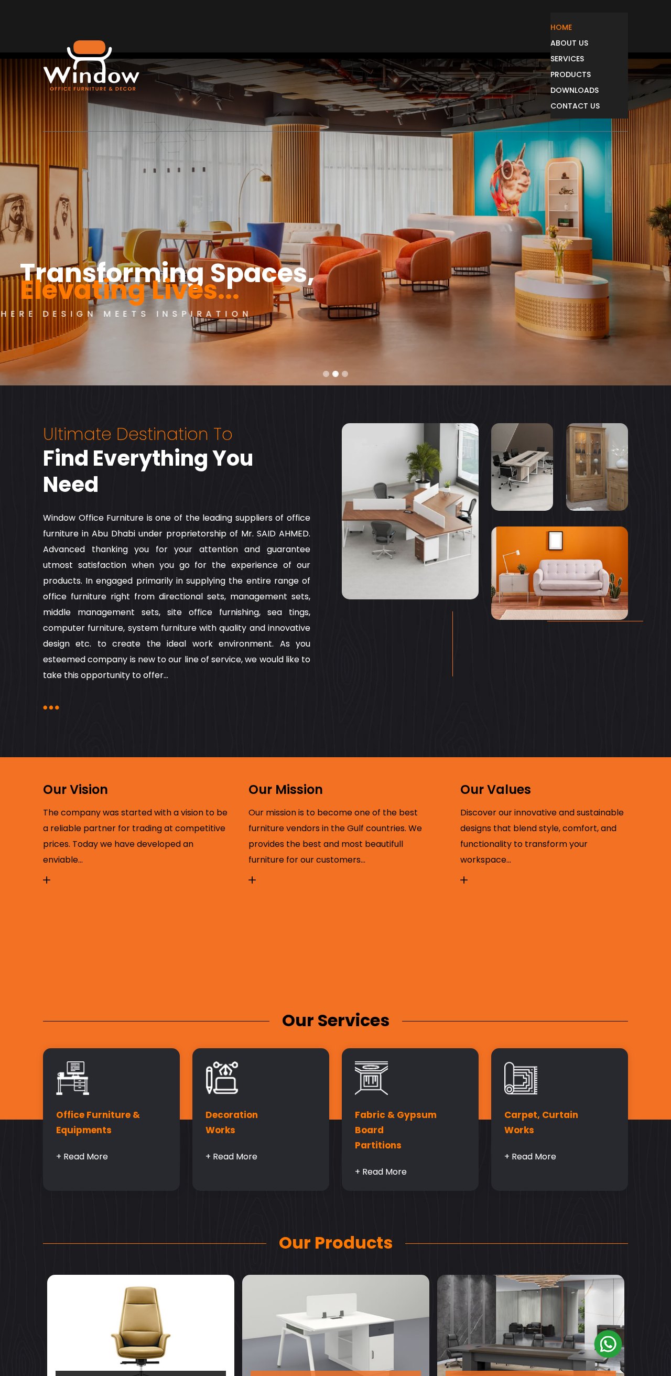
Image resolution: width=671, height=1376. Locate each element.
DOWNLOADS (593, 90)
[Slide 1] (326, 374)
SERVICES (584, 58)
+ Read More (82, 1158)
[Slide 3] (345, 374)
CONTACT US (592, 106)
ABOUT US (586, 43)
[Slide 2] (335, 374)
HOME (576, 27)
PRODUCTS (587, 74)
